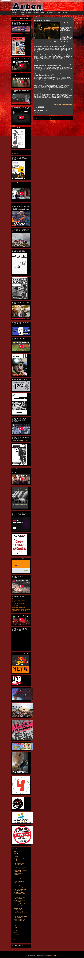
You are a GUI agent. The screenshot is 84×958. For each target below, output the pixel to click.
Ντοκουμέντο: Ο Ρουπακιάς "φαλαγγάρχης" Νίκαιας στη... (20, 864)
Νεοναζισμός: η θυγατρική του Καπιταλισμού (19, 861)
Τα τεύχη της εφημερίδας (26, 12)
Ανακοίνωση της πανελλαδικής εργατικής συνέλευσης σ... (20, 895)
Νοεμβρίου (16, 853)
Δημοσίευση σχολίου (39, 112)
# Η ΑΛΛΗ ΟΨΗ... (15, 14)
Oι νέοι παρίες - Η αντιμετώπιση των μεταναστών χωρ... (20, 890)
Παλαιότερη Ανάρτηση (67, 118)
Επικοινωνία (65, 12)
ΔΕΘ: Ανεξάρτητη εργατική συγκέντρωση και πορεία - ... (20, 909)
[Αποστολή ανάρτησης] (36, 107)
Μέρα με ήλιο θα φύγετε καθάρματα (18, 874)
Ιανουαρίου (16, 935)
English (23, 14)
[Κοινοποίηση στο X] (41, 107)
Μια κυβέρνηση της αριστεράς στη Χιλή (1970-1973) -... (20, 901)
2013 (14, 850)
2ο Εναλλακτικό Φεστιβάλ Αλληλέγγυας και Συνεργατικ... (20, 867)
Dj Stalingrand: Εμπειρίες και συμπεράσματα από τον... (19, 920)
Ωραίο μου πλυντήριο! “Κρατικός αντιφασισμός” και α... (20, 859)
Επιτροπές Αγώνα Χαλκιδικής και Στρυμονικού (63, 104)
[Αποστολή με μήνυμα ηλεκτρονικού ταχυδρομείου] (38, 107)
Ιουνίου (15, 927)
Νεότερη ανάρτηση (38, 118)
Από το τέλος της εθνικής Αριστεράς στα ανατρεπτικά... (20, 906)
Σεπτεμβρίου (16, 856)
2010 (14, 941)
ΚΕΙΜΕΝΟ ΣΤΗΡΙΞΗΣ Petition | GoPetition (20, 440)
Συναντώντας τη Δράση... (39, 12)
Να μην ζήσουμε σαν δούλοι (19, 922)
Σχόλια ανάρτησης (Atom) (55, 121)
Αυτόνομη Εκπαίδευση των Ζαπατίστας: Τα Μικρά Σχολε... (20, 912)
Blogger (54, 955)
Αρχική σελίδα (15, 12)
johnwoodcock (47, 955)
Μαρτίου (16, 932)
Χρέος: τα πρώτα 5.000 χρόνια (18, 603)
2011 (14, 939)
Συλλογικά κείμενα (51, 12)
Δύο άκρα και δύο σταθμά (19, 868)
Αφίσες (58, 12)
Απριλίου (16, 930)
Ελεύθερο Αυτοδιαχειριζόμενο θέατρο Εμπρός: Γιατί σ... (19, 885)
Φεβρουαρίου (16, 934)
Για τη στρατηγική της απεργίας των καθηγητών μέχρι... (20, 904)
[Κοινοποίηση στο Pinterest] (43, 107)
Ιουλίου (15, 925)
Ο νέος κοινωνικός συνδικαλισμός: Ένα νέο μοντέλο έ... (20, 917)
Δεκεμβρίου (16, 851)
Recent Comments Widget (15, 153)
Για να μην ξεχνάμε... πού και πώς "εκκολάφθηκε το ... (20, 871)
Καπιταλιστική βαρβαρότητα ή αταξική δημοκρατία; (19, 898)
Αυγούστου (16, 924)
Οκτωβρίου (16, 854)
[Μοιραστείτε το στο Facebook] (42, 107)
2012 (14, 937)
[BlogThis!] (39, 107)
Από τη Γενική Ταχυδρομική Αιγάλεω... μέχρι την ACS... (19, 893)
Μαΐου (15, 929)
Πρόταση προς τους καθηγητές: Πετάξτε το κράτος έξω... (20, 887)
